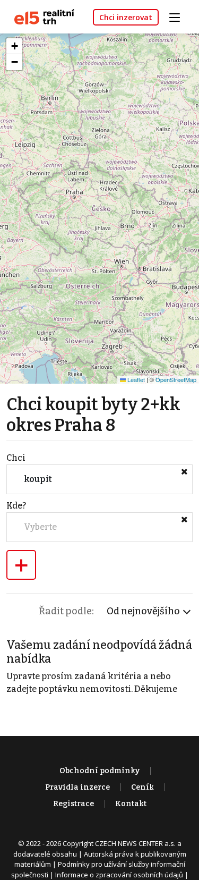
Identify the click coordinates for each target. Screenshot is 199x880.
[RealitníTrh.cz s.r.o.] (40, 16)
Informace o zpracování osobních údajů (119, 874)
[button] (14, 46)
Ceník (142, 787)
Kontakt (130, 803)
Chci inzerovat (125, 17)
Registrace (73, 803)
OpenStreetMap (175, 379)
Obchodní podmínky (99, 770)
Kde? (16, 506)
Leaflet (135, 379)
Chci (15, 458)
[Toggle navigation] (178, 16)
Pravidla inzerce (77, 787)
